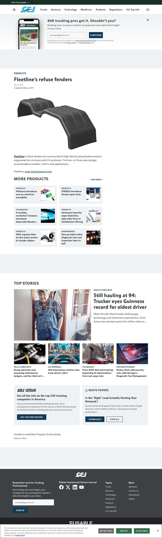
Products (20, 73)
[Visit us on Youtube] (81, 487)
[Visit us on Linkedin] (75, 487)
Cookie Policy (20, 535)
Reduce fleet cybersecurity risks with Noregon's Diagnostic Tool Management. (131, 373)
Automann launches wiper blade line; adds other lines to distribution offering (72, 217)
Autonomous (54, 367)
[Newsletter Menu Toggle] (147, 9)
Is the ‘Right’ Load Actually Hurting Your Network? (111, 399)
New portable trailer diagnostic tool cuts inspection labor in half (72, 239)
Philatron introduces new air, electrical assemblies (26, 194)
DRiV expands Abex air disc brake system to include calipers (26, 237)
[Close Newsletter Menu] (147, 19)
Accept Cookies (142, 531)
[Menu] (14, 9)
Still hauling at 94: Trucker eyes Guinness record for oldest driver (120, 301)
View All (114, 419)
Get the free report (31, 417)
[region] (81, 531)
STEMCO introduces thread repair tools (72, 193)
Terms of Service (84, 43)
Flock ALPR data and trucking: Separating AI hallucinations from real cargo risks (97, 373)
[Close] (158, 531)
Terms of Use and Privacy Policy (86, 40)
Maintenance (68, 231)
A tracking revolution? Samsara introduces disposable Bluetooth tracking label (27, 217)
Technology (22, 209)
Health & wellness (103, 290)
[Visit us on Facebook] (61, 487)
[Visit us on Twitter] (68, 487)
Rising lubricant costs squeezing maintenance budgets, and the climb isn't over (28, 373)
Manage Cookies (106, 531)
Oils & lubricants (22, 367)
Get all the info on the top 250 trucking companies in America (42, 397)
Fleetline (19, 156)
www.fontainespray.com (38, 171)
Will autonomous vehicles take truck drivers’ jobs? (63, 371)
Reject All (124, 531)
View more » (97, 179)
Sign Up (20, 510)
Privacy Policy (71, 43)
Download (95, 419)
